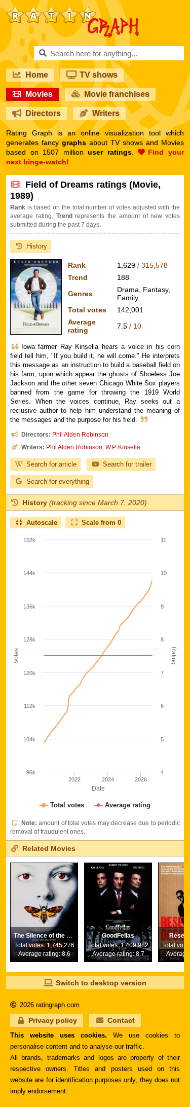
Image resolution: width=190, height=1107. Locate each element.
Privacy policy (52, 1020)
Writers (106, 113)
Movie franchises (116, 94)
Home (36, 74)
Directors (43, 113)
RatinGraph (72, 10)
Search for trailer (127, 464)
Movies (39, 94)
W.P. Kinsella (122, 447)
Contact (121, 1020)
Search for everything (57, 481)
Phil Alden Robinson (80, 434)
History (36, 246)
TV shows (99, 74)
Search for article (51, 464)
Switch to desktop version (101, 983)
